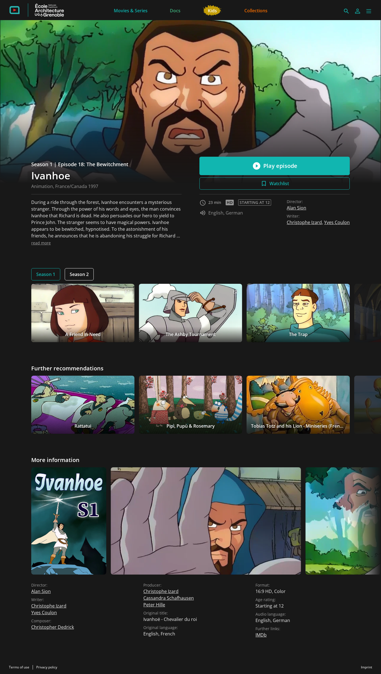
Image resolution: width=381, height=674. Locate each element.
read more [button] (41, 243)
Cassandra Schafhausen (168, 598)
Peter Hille (154, 605)
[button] (368, 11)
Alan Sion (296, 208)
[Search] (346, 11)
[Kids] (212, 10)
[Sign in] (357, 11)
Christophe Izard (304, 222)
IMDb (261, 635)
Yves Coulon (337, 222)
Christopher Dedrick (52, 627)
